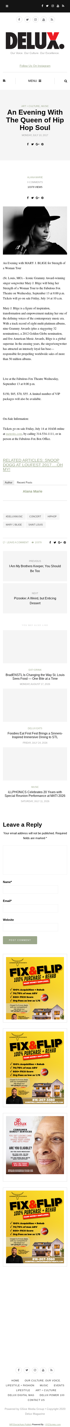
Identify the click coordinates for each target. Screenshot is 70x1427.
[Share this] (27, 144)
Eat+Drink (35, 670)
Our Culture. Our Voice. (43, 1380)
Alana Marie (35, 177)
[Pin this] (42, 144)
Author (8, 482)
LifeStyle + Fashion (20, 1385)
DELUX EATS (35, 728)
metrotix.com (14, 434)
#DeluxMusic (14, 516)
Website (8, 919)
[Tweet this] (32, 144)
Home (15, 1380)
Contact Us (36, 1400)
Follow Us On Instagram (35, 65)
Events (59, 1385)
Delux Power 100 (52, 1395)
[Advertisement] (35, 1323)
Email (7, 900)
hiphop (52, 516)
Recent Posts (24, 482)
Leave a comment (17, 542)
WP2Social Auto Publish (20, 1424)
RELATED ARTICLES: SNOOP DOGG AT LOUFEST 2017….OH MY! (33, 464)
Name (7, 882)
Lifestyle (23, 1390)
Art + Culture (30, 106)
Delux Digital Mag (21, 1395)
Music (45, 106)
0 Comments (35, 182)
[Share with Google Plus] (37, 144)
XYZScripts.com (53, 1424)
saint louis (35, 524)
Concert (35, 516)
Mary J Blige (14, 524)
